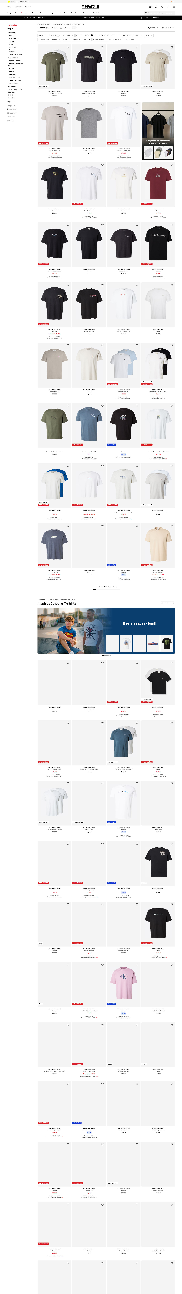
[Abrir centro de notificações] (162, 6)
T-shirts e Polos (56, 24)
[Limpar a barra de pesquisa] (174, 13)
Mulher (9, 7)
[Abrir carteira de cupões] (150, 6)
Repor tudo (130, 39)
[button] (153, 27)
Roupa (47, 24)
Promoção (53, 35)
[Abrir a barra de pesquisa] (145, 13)
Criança (28, 7)
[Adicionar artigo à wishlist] (68, 47)
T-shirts (66, 24)
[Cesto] (174, 6)
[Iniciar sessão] (156, 6)
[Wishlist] (168, 6)
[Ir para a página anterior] (162, 603)
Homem (19, 7)
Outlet (11, 1)
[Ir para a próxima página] (173, 603)
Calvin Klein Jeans (78, 24)
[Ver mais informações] (54, 99)
